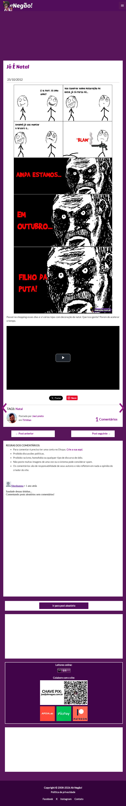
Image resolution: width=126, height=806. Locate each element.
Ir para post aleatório (63, 605)
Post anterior (24, 433)
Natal (19, 409)
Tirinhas (26, 420)
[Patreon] (80, 713)
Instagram (66, 799)
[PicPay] (64, 713)
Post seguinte (101, 433)
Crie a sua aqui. (75, 449)
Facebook (48, 799)
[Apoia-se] (48, 713)
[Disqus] (63, 521)
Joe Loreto (38, 416)
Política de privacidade (63, 792)
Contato (78, 799)
